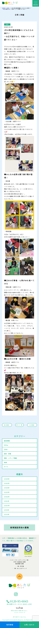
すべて (6, 467)
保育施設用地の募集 (19, 527)
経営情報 (7, 441)
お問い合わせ (29, 624)
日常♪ (7, 24)
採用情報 (9, 624)
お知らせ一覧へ (19, 425)
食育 (5, 462)
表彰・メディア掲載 (10, 458)
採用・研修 (7, 454)
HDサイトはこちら (20, 617)
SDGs (6, 445)
